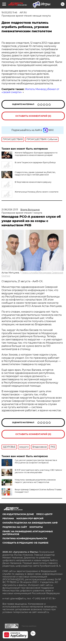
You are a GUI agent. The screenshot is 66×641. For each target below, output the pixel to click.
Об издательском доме (18, 514)
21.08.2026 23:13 (10, 209)
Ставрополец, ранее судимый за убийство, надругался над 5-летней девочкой (35, 173)
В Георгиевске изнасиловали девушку (33, 182)
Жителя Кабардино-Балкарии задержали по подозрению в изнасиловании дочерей (36, 154)
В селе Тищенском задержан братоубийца (35, 162)
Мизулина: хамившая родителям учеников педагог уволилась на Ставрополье (35, 481)
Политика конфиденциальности (24, 538)
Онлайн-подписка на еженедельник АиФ (30, 522)
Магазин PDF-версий (29, 518)
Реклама (8, 518)
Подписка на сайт (14, 527)
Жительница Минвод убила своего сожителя (36, 192)
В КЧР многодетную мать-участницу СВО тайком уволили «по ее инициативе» (38, 471)
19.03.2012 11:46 (9, 12)
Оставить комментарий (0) (33, 116)
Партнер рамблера (29, 626)
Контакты (36, 527)
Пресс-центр (44, 514)
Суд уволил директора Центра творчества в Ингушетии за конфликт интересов (36, 461)
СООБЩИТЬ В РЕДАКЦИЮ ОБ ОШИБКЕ (25, 542)
